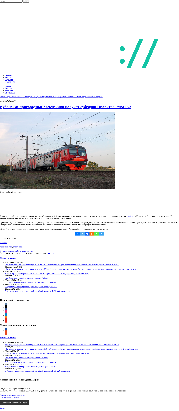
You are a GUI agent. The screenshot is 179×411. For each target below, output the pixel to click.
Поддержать (10, 82)
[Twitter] (82, 234)
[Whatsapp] (96, 234)
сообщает (131, 216)
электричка (18, 247)
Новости (8, 75)
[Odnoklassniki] (92, 234)
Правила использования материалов (12, 395)
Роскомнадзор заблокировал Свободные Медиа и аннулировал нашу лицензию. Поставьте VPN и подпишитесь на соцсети (51, 97)
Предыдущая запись (8, 251)
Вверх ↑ (3, 408)
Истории (8, 77)
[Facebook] (87, 234)
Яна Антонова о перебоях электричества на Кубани (26, 278)
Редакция (9, 80)
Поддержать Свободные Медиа (14, 403)
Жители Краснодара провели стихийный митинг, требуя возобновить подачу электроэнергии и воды (47, 273)
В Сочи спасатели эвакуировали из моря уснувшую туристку (30, 282)
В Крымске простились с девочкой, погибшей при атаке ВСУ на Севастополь (37, 291)
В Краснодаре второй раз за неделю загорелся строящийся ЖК (31, 287)
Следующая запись (25, 251)
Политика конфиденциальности (10, 397)
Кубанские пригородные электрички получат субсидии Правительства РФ (65, 107)
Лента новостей (8, 258)
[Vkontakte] (77, 234)
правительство (6, 247)
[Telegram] (101, 234)
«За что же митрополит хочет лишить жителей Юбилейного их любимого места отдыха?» (71, 269)
